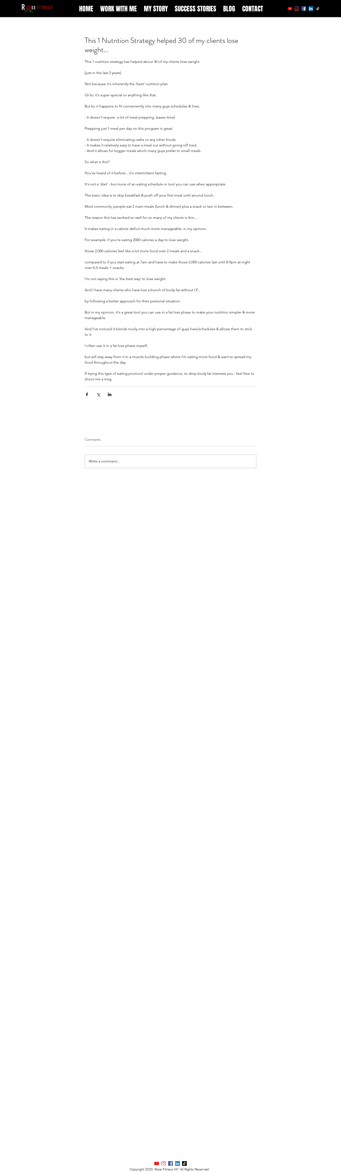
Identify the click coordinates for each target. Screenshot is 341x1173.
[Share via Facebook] (87, 394)
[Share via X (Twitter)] (98, 394)
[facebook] (304, 8)
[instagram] (297, 8)
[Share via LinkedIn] (109, 394)
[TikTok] (317, 8)
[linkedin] (311, 8)
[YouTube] (290, 8)
